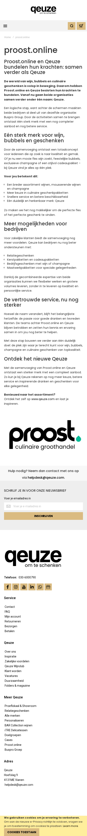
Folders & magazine (17, 685)
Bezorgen (11, 626)
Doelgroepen (13, 735)
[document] (43, 826)
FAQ (7, 611)
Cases (9, 740)
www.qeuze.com (43, 399)
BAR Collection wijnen (18, 725)
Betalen (10, 631)
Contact (10, 606)
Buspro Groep (13, 749)
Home (7, 37)
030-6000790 (27, 577)
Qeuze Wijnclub (14, 666)
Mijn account (13, 616)
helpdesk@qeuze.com (46, 477)
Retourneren (13, 621)
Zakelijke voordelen (17, 661)
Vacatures (11, 676)
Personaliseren (14, 720)
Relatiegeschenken (17, 710)
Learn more (70, 826)
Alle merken (12, 715)
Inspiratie (10, 656)
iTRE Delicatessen (16, 730)
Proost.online (13, 744)
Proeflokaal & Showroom (20, 706)
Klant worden (13, 671)
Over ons (10, 651)
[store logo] (43, 10)
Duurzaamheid (14, 680)
